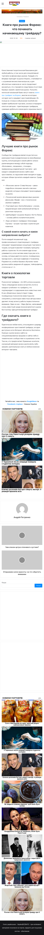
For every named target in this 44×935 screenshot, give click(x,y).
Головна (19, 16)
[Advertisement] (22, 377)
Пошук (4, 582)
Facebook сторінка (15, 404)
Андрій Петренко (22, 517)
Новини (26, 16)
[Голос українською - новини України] (14, 3)
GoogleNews (32, 401)
